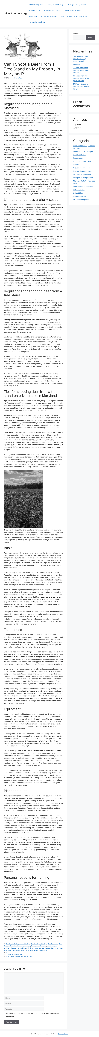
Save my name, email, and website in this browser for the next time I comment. (32, 1015)
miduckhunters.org (15, 13)
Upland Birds (33, 16)
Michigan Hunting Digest (37, 22)
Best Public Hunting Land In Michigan (74, 16)
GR (7, 952)
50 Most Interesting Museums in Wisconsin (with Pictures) (82, 78)
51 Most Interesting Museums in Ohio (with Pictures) (82, 86)
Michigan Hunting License (77, 5)
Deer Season (78, 158)
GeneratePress (63, 1034)
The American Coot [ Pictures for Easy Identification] (81, 58)
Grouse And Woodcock (38, 946)
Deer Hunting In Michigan (52, 10)
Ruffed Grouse (78, 190)
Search (76, 34)
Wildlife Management (36, 5)
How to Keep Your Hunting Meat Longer (19, 956)
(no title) (76, 64)
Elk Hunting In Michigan (49, 16)
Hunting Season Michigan (55, 5)
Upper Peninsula (79, 196)
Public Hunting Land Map (73, 10)
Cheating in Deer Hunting (14, 954)
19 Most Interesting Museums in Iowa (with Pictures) (82, 70)
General (27, 946)
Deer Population (34, 10)
